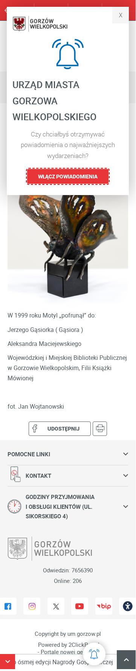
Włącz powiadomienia (68, 176)
